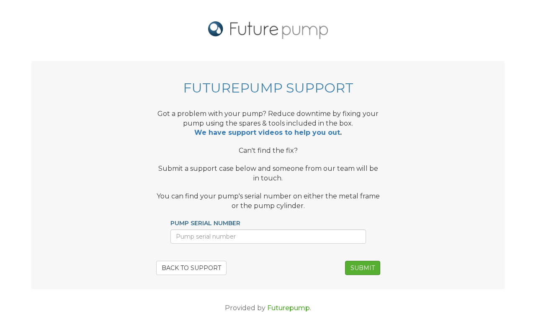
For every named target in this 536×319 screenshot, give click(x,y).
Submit (362, 268)
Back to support (191, 268)
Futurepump (288, 308)
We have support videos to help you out (267, 132)
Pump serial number (205, 223)
